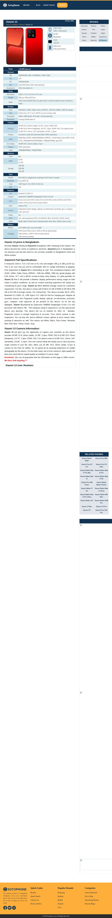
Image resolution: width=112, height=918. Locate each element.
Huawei (84, 33)
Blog (38, 5)
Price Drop (89, 896)
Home (8, 24)
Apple (103, 33)
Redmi (103, 26)
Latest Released (91, 893)
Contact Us (35, 900)
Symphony (103, 37)
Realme (93, 26)
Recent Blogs (90, 904)
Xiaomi (21, 24)
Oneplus (93, 33)
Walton (93, 37)
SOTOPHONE (17, 889)
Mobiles (14, 24)
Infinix (84, 40)
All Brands (103, 40)
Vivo (93, 29)
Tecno (84, 37)
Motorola (94, 40)
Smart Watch (49, 5)
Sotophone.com (52, 916)
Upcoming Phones (92, 900)
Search (62, 5)
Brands (33, 893)
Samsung (84, 26)
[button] (31, 5)
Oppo (103, 29)
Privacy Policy (36, 904)
